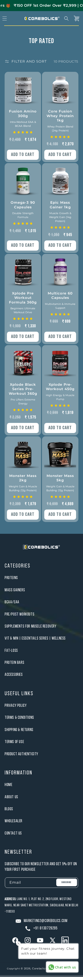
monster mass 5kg (60, 482)
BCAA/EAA (12, 602)
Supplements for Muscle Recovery (30, 626)
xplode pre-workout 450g (60, 391)
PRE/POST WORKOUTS (19, 614)
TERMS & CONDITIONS (19, 718)
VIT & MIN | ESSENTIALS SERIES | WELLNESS (35, 638)
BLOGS (9, 809)
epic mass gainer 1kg (60, 211)
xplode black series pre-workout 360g (23, 393)
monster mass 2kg (23, 482)
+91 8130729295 (45, 928)
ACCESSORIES (14, 675)
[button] (66, 18)
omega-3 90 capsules (23, 209)
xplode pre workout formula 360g (23, 302)
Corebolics (39, 968)
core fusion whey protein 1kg (60, 120)
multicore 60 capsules (60, 300)
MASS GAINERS (15, 590)
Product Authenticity (21, 754)
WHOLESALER (13, 821)
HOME (8, 785)
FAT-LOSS (11, 651)
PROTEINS (11, 578)
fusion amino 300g (23, 118)
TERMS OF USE (14, 742)
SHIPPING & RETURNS (19, 730)
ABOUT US (11, 797)
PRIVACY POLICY (16, 706)
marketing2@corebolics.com (46, 921)
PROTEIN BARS (14, 663)
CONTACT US (13, 833)
